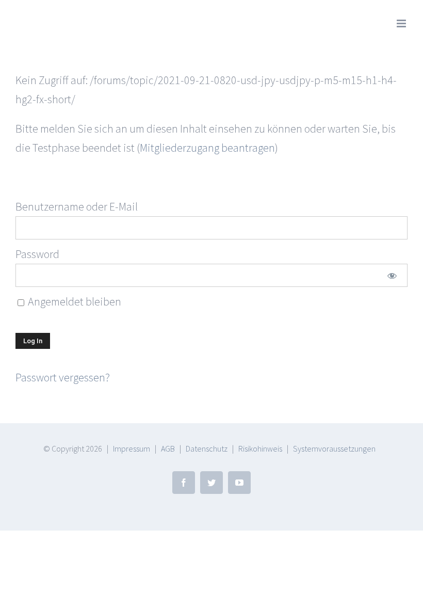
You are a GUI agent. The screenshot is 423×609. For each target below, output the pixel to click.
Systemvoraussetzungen (334, 448)
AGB (168, 448)
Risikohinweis (260, 448)
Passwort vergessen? (62, 377)
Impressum (131, 448)
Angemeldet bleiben (73, 301)
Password (37, 254)
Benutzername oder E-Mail (76, 206)
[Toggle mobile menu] (402, 23)
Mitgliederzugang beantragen (207, 147)
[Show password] (392, 275)
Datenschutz (206, 448)
